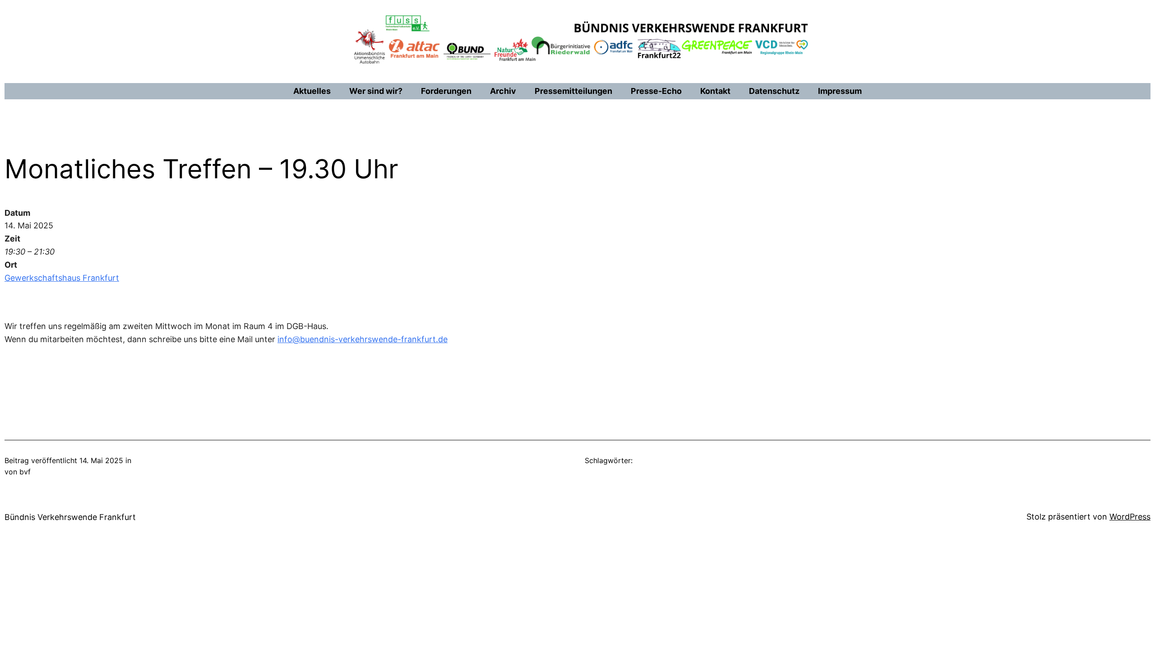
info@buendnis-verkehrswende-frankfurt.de (362, 339)
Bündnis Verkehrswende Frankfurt (70, 517)
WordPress (1129, 516)
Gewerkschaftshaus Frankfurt (62, 278)
